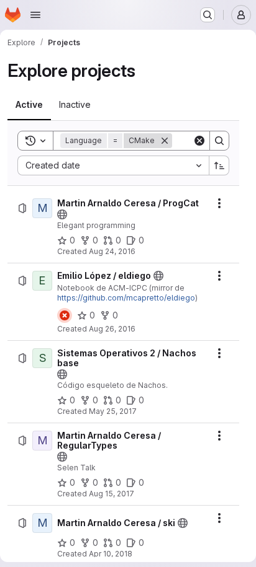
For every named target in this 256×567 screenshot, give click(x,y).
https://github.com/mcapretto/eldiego (126, 297)
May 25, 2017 (113, 411)
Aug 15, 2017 (111, 493)
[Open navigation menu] (35, 15)
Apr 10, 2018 (110, 553)
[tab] (29, 104)
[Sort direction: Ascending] (219, 165)
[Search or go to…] (207, 14)
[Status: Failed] (64, 315)
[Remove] (164, 140)
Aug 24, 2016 (112, 251)
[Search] (219, 141)
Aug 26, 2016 (112, 328)
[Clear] (199, 140)
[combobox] (113, 165)
